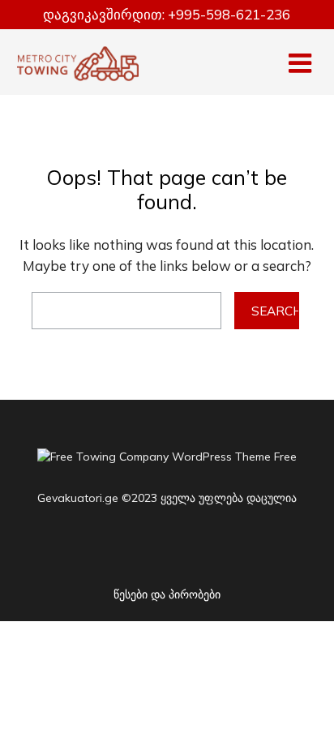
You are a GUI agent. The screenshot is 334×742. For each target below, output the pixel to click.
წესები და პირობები (167, 594)
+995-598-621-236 (229, 14)
